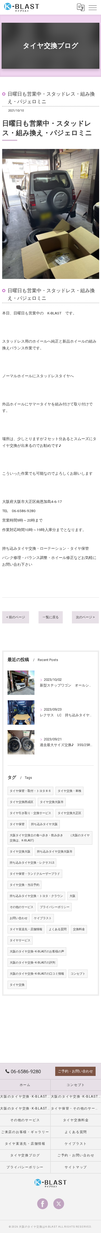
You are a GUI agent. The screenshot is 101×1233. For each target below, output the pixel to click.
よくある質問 (58, 929)
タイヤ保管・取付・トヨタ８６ (30, 791)
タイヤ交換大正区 (69, 813)
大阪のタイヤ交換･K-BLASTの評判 (32, 962)
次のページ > (85, 617)
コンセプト (78, 973)
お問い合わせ (18, 918)
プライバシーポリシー (54, 907)
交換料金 (79, 929)
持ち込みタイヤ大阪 (44, 824)
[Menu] (93, 7)
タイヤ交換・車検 (69, 791)
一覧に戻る (51, 617)
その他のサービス (21, 907)
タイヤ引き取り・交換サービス (30, 813)
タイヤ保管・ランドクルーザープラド (35, 874)
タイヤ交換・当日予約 (24, 885)
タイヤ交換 (17, 985)
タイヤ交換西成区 (21, 802)
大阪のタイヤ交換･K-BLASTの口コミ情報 (37, 973)
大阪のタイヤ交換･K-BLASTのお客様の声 (37, 951)
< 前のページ (15, 617)
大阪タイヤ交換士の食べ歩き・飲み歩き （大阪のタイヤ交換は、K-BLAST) (50, 838)
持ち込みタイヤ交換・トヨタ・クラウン (36, 896)
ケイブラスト (43, 918)
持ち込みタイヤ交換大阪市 (54, 851)
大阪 (72, 896)
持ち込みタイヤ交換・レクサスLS (32, 862)
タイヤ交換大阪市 (52, 802)
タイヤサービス (20, 940)
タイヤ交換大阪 (20, 851)
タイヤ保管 (17, 824)
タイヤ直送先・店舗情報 (26, 929)
